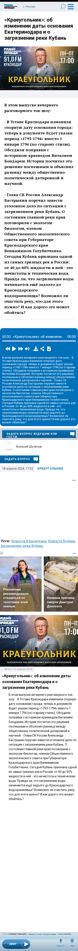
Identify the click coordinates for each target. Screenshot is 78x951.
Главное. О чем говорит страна (42, 934)
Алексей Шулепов (29, 446)
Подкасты (61, 946)
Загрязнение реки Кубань (22, 545)
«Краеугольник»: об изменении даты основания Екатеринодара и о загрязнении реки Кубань (38, 29)
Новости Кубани (61, 540)
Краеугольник (50, 468)
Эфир (72, 946)
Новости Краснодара (28, 540)
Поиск (63, 6)
